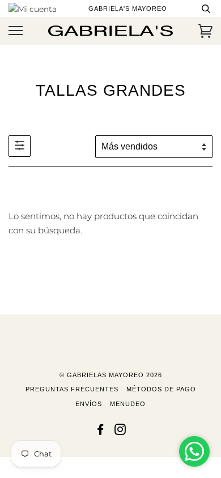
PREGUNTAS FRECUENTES (72, 389)
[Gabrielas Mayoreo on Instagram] (120, 431)
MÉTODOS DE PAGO (161, 389)
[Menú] (15, 31)
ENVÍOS (88, 403)
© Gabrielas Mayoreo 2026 (111, 375)
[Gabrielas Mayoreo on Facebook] (101, 431)
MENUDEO (128, 403)
